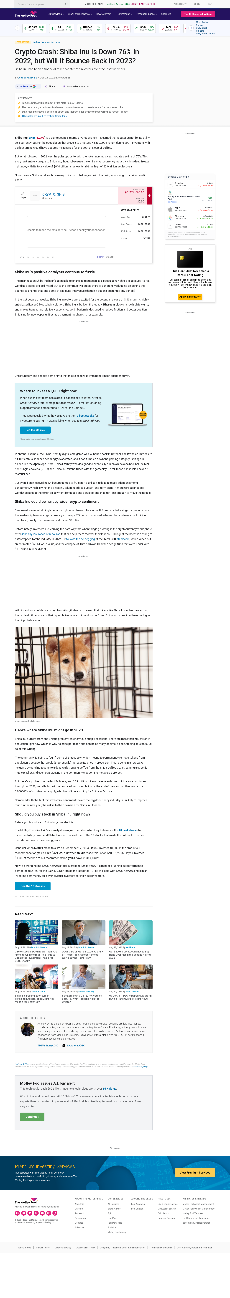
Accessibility (180, 4)
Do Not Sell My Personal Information (194, 1247)
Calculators (163, 1213)
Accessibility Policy (85, 1247)
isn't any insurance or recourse (41, 534)
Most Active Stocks (202, 23)
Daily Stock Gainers (201, 29)
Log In (197, 4)
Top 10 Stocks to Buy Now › (198, 14)
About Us (79, 1204)
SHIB (31, 137)
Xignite (39, 1222)
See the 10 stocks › (32, 886)
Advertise (79, 1227)
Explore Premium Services (46, 42)
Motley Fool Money (117, 1232)
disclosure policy (140, 1067)
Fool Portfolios (115, 1223)
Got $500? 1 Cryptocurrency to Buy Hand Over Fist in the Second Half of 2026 (130, 954)
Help (210, 4)
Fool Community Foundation (196, 1218)
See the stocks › (35, 430)
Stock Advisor (114, 1208)
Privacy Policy (43, 1247)
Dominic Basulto (39, 947)
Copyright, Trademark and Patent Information (122, 1247)
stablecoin (123, 539)
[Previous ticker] (17, 27)
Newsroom (80, 1218)
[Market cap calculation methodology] (149, 217)
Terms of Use (24, 1247)
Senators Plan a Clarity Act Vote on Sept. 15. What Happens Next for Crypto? (82, 998)
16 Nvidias (109, 1088)
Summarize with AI (75, 86)
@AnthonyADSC (76, 1045)
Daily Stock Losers (205, 33)
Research (79, 1213)
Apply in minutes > (190, 296)
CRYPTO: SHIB (53, 194)
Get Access (172, 202)
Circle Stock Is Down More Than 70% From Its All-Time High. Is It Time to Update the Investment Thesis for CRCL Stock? (36, 956)
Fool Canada (137, 1208)
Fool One (112, 1227)
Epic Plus (112, 1218)
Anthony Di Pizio (27, 77)
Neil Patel (130, 947)
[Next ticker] (191, 27)
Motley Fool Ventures (193, 1213)
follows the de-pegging (80, 539)
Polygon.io (50, 1222)
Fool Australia (138, 1204)
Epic (110, 1213)
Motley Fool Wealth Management (199, 1208)
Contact (79, 1223)
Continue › (32, 1116)
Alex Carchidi (38, 991)
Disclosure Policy (63, 1247)
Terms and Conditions (161, 1247)
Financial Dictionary (167, 1218)
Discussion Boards (167, 1208)
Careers (79, 1208)
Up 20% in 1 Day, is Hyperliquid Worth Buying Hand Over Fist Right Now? (130, 997)
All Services (113, 1204)
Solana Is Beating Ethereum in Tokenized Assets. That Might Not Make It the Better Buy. (34, 998)
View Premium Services (195, 1172)
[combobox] (42, 4)
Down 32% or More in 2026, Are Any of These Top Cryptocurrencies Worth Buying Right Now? (82, 954)
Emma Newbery (86, 991)
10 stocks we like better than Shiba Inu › (44, 116)
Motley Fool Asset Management (198, 1204)
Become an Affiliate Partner (196, 1223)
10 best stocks (84, 415)
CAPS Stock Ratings (168, 1204)
